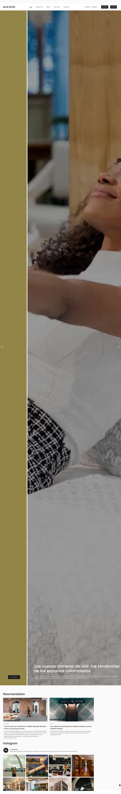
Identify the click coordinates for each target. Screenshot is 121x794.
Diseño (48, 7)
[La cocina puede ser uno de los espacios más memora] (60, 766)
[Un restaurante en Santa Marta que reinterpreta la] (37, 766)
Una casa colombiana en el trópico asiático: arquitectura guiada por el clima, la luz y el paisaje (62, 666)
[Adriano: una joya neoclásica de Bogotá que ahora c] (83, 766)
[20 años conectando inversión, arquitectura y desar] (14, 766)
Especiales (66, 7)
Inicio (30, 7)
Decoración (57, 7)
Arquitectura (39, 7)
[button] (2, 347)
